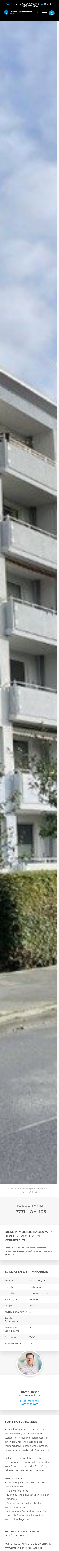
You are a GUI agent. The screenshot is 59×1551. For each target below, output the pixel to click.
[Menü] (43, 12)
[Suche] (36, 12)
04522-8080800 (30, 4)
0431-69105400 (30, 6)
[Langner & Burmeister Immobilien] (24, 12)
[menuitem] (36, 12)
